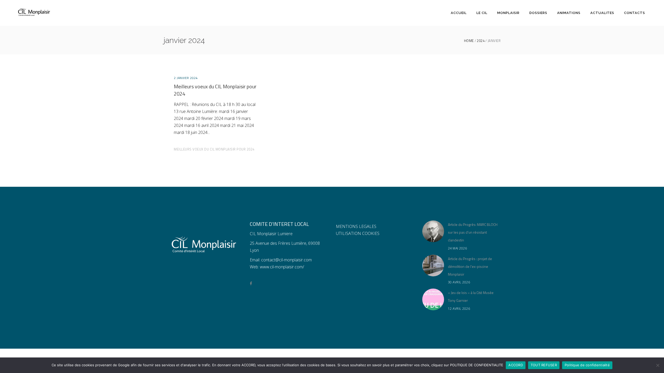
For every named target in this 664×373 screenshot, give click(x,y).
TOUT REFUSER (544, 365)
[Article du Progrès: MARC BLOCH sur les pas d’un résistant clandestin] (433, 231)
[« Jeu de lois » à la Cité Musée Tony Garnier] (433, 299)
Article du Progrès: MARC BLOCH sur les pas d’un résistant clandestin (472, 232)
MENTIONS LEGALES (356, 226)
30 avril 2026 (459, 282)
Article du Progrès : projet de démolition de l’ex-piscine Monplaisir (470, 266)
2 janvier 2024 (186, 77)
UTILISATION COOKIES (357, 233)
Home (469, 40)
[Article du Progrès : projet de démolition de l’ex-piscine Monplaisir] (433, 265)
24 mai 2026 (457, 248)
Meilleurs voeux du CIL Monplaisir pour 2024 (215, 90)
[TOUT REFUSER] (657, 365)
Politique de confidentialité (587, 365)
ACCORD (515, 365)
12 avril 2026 (459, 308)
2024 (481, 40)
